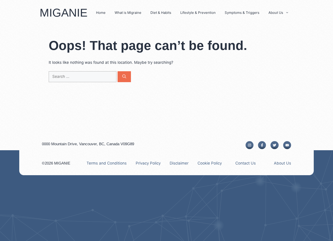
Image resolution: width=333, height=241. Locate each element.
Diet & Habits (160, 12)
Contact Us (245, 163)
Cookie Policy (210, 163)
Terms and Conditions (107, 163)
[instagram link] (249, 145)
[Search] (124, 76)
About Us (275, 12)
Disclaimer (179, 163)
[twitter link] (274, 145)
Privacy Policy (148, 163)
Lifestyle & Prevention (198, 12)
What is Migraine (128, 12)
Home (101, 12)
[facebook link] (262, 145)
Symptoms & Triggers (242, 12)
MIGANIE (63, 12)
